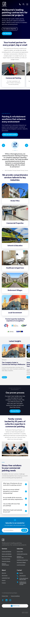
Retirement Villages (15, 290)
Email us (21, 573)
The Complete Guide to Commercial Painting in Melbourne (13, 363)
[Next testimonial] (26, 145)
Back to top (16, 605)
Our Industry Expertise (9, 29)
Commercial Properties (15, 223)
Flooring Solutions (6, 558)
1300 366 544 (22, 575)
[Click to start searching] (23, 4)
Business (4, 377)
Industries (20, 548)
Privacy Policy (5, 596)
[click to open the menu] (27, 4)
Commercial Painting (13, 78)
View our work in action (10, 134)
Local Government (15, 313)
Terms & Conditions (15, 596)
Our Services (7, 33)
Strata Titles (15, 201)
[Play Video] (15, 448)
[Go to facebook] (3, 600)
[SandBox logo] (4, 4)
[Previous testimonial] (3, 145)
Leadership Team (6, 578)
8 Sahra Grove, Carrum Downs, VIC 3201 (22, 583)
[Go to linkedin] (6, 600)
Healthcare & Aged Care (15, 268)
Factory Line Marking (6, 554)
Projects (4, 582)
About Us (4, 573)
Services (4, 548)
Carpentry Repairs (6, 561)
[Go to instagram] (10, 600)
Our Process (4, 575)
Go (23, 530)
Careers (3, 580)
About (4, 570)
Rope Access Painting (7, 556)
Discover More (15, 411)
